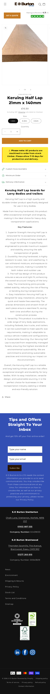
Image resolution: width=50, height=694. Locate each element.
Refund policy (40, 682)
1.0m (13, 121)
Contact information (26, 686)
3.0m (24, 121)
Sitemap (9, 604)
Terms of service (13, 682)
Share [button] (7, 397)
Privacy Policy (12, 587)
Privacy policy (27, 682)
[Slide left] (19, 89)
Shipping (21, 112)
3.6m (36, 121)
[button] (5, 4)
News (7, 569)
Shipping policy (42, 678)
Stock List (10, 592)
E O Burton (12, 678)
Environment (11, 575)
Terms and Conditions (15, 598)
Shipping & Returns (14, 581)
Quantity (25, 127)
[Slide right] (30, 89)
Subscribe (15, 468)
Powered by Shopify (25, 678)
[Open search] (40, 4)
